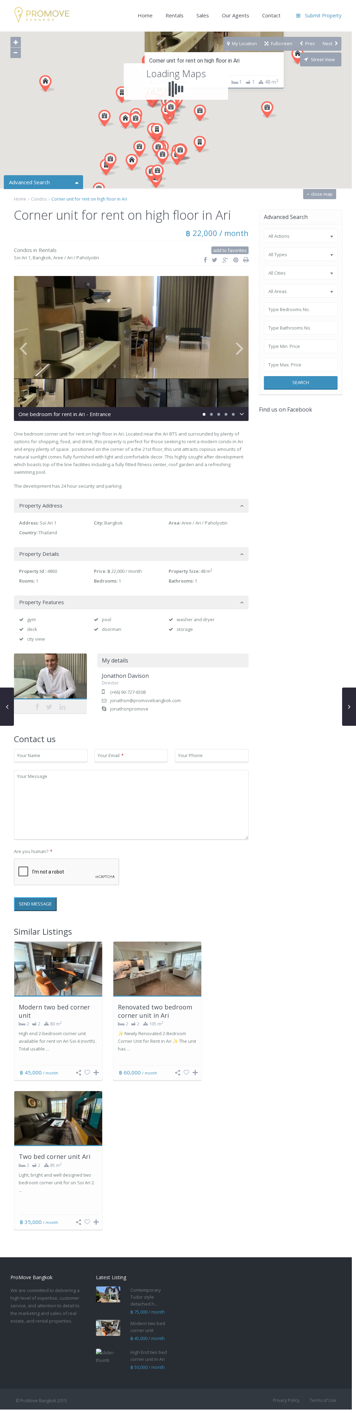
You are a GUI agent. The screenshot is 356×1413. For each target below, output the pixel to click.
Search (300, 382)
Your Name (28, 755)
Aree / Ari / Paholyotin (76, 257)
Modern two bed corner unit (54, 1011)
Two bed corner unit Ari (54, 1156)
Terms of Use (323, 1400)
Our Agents (235, 15)
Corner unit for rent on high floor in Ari (194, 60)
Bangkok (42, 257)
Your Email (110, 755)
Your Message (32, 776)
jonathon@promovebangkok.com (145, 700)
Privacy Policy (286, 1400)
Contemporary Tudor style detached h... (145, 1297)
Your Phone (190, 755)
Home (145, 15)
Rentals (174, 15)
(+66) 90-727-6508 (128, 692)
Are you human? (33, 851)
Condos (39, 199)
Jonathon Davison (50, 678)
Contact (271, 15)
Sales (202, 15)
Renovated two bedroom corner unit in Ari (155, 1011)
